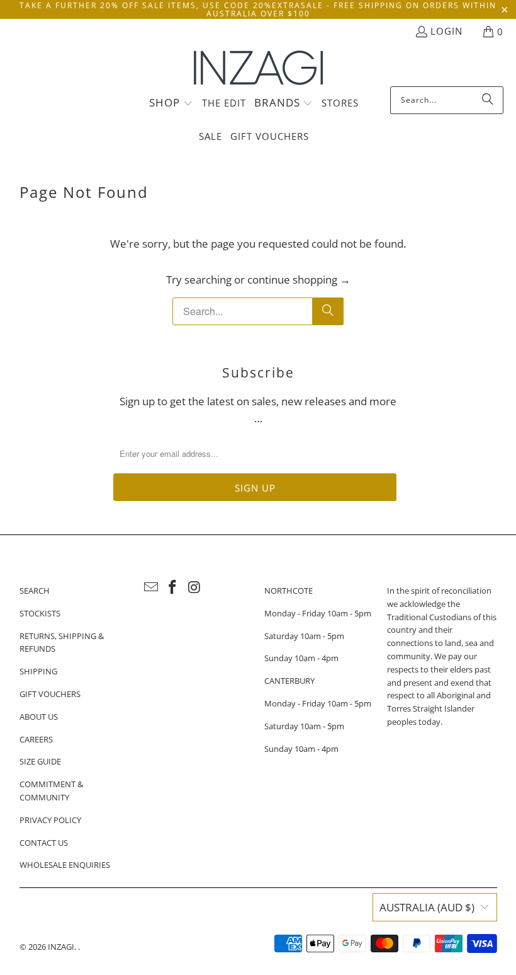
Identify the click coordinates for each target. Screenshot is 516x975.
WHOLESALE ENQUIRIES (65, 864)
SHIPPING (38, 671)
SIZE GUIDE (40, 761)
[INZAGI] (258, 68)
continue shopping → (299, 279)
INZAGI (61, 946)
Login (446, 31)
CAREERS (36, 739)
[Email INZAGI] (151, 587)
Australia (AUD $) (426, 907)
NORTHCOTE (288, 590)
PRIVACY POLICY (50, 820)
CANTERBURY (289, 680)
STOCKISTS (40, 613)
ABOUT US (39, 716)
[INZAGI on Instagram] (195, 587)
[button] (171, 103)
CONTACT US (44, 842)
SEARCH (35, 590)
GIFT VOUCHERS (50, 694)
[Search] (487, 100)
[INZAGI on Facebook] (173, 587)
